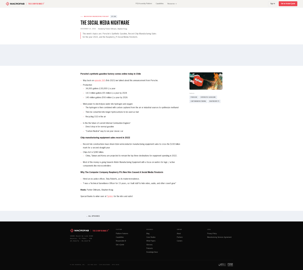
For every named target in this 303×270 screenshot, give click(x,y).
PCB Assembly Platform (144, 3)
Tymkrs (110, 196)
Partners (180, 237)
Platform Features (122, 233)
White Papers (151, 241)
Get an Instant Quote (288, 3)
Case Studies (151, 237)
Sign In (272, 3)
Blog (147, 233)
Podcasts (149, 248)
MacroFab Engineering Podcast (96, 16)
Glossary (149, 245)
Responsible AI (121, 241)
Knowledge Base (152, 252)
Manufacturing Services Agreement (219, 237)
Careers (179, 241)
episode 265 (99, 81)
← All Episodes (93, 216)
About (179, 233)
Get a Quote (120, 245)
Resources (171, 4)
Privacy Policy (212, 233)
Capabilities (160, 3)
